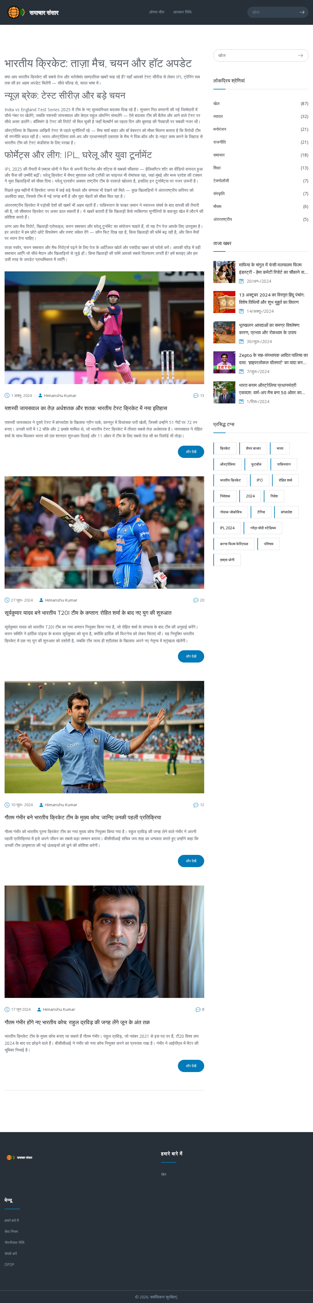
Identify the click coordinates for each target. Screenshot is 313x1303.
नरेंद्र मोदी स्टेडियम (263, 528)
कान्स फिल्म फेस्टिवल (234, 543)
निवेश (274, 496)
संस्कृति (260, 193)
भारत (280, 448)
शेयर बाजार (253, 448)
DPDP (9, 1264)
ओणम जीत (156, 12)
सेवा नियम (11, 1231)
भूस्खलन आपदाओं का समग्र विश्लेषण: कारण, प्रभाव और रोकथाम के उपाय (269, 328)
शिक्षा (260, 168)
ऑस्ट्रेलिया (227, 464)
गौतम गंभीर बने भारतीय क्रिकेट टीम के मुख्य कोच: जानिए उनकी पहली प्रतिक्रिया (83, 817)
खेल (260, 103)
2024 (250, 496)
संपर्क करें (11, 1253)
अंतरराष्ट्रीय (260, 219)
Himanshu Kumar (60, 395)
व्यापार (260, 116)
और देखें (191, 451)
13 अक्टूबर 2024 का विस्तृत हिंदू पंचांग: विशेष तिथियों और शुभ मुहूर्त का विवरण (272, 298)
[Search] (303, 12)
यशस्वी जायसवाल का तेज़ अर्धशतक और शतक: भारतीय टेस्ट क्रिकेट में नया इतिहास (86, 408)
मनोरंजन (260, 129)
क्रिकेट (225, 448)
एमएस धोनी (227, 559)
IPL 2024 (227, 528)
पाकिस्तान (284, 464)
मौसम (260, 206)
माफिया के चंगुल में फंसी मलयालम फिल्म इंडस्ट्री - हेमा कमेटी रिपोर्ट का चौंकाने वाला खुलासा (273, 269)
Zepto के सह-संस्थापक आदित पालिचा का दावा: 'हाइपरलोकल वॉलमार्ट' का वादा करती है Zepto (273, 359)
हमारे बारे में (12, 1220)
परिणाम (268, 543)
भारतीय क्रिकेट (230, 480)
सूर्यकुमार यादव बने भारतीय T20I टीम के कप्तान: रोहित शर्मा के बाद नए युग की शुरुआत (88, 613)
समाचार (260, 155)
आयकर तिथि (182, 12)
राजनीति (260, 142)
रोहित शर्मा (285, 480)
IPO (260, 480)
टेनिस (261, 512)
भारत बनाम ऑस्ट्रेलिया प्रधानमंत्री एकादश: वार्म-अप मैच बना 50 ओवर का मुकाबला (270, 389)
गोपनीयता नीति (14, 1242)
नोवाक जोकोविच (230, 512)
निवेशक (225, 496)
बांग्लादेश (286, 512)
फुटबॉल (256, 464)
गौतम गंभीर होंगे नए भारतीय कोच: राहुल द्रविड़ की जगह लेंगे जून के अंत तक (77, 1022)
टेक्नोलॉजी (260, 180)
